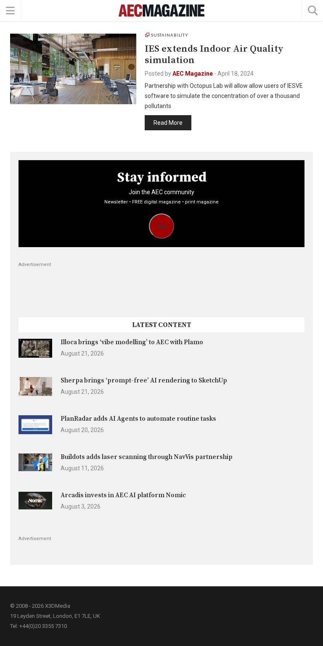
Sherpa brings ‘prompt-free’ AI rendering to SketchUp (144, 381)
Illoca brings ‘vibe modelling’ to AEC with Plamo (132, 342)
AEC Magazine (192, 73)
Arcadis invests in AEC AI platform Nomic (123, 495)
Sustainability (169, 34)
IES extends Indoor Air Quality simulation (214, 54)
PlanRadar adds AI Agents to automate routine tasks (138, 419)
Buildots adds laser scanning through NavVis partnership (147, 457)
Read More (168, 122)
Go (161, 226)
